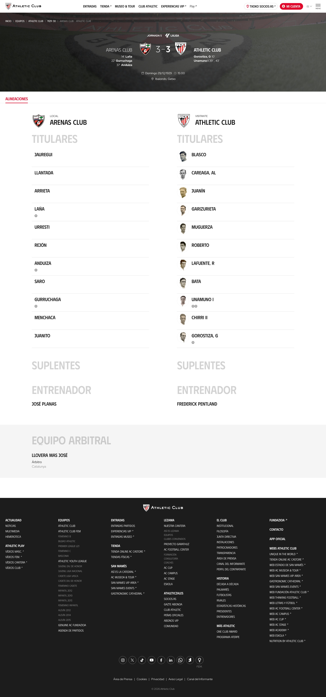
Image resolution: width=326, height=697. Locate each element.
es (308, 6)
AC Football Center (176, 549)
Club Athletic (172, 609)
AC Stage (169, 578)
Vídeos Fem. (12, 557)
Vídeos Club (12, 567)
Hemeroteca (13, 536)
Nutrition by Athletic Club (286, 641)
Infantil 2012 (65, 590)
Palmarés (223, 589)
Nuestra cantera (174, 525)
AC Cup (168, 567)
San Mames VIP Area (123, 582)
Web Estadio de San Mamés (286, 565)
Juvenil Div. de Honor (70, 566)
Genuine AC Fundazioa (72, 625)
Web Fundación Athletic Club (288, 592)
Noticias (10, 525)
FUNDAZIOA (277, 520)
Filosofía (222, 531)
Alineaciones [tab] (16, 98)
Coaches (168, 562)
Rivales (221, 600)
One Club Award (227, 631)
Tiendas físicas (120, 557)
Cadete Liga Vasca (68, 575)
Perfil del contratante (231, 569)
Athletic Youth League (72, 561)
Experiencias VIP (121, 531)
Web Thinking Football (284, 597)
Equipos (19, 20)
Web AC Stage (278, 624)
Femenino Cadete (67, 585)
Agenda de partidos (71, 630)
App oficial (277, 539)
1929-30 (51, 20)
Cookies (142, 679)
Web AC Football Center (285, 608)
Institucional (225, 525)
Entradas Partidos (123, 525)
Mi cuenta (293, 6)
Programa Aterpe (228, 637)
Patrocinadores (227, 547)
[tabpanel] (163, 295)
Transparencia (226, 553)
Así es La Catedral (122, 571)
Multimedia (12, 531)
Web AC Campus (279, 613)
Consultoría (171, 558)
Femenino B (64, 536)
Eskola (168, 584)
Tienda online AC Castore (127, 551)
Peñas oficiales (173, 615)
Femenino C (64, 550)
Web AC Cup (277, 619)
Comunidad (171, 626)
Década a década (228, 584)
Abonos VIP (171, 620)
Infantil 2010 (65, 595)
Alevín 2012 (64, 610)
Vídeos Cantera (15, 562)
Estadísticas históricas (231, 605)
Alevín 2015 (64, 619)
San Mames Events (122, 588)
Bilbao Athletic (66, 541)
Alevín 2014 (64, 614)
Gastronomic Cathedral (126, 593)
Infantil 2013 (65, 600)
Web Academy (278, 630)
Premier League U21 (68, 546)
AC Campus (171, 573)
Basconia (63, 555)
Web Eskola (277, 635)
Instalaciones (225, 542)
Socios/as (170, 599)
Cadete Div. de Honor (70, 580)
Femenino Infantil (68, 605)
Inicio (8, 20)
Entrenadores (226, 616)
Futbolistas (224, 595)
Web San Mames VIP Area (285, 575)
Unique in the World (283, 554)
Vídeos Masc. (13, 551)
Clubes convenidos (174, 538)
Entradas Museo (121, 536)
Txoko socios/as (261, 6)
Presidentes (224, 611)
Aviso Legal (176, 679)
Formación (170, 554)
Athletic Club (35, 20)
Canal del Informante (231, 563)
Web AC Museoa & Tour (284, 570)
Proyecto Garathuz (176, 544)
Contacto (276, 529)
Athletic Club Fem (69, 531)
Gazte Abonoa (173, 604)
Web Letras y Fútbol (282, 603)
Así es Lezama (171, 530)
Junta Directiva (226, 536)
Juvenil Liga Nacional (70, 571)
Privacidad (157, 679)
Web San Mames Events (284, 586)
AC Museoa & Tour (122, 577)
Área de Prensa (226, 558)
